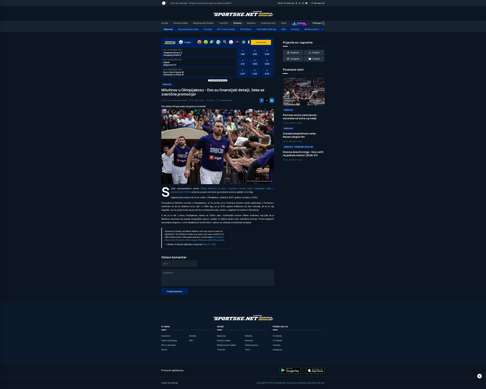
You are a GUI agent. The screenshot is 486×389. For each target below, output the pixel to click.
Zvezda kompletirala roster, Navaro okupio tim (299, 135)
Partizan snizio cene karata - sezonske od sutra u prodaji (300, 116)
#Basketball (218, 237)
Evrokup (295, 29)
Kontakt (192, 336)
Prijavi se (319, 3)
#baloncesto (170, 240)
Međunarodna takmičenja (317, 29)
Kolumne (251, 23)
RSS (191, 340)
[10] (164, 3)
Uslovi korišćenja (169, 340)
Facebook (277, 336)
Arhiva (164, 349)
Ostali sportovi (268, 23)
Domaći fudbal (180, 23)
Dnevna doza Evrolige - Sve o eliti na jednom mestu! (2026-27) (303, 153)
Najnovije (163, 23)
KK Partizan (245, 29)
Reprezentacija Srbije (188, 29)
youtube (316, 59)
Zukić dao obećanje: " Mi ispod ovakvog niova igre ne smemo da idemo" (201, 3)
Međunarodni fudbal (203, 23)
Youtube (276, 345)
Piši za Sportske (168, 345)
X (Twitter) (277, 340)
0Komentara (225, 100)
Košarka (237, 23)
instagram (294, 59)
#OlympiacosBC (205, 240)
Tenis (283, 23)
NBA (283, 29)
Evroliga (208, 29)
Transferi (223, 23)
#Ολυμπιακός (219, 240)
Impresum (166, 336)
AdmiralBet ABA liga (266, 29)
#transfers (180, 240)
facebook (294, 52)
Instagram (277, 349)
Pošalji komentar (174, 291)
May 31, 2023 (209, 244)
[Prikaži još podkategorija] (323, 29)
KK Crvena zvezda (226, 29)
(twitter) (315, 52)
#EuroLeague (192, 240)
